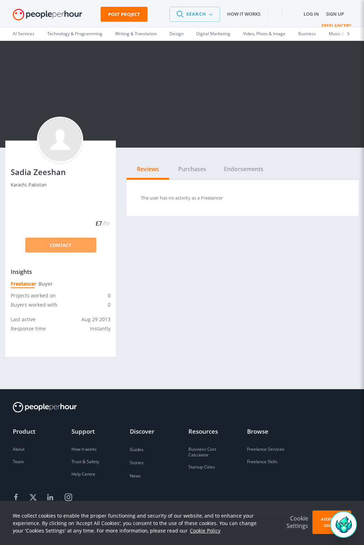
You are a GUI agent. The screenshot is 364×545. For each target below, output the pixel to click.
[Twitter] (34, 497)
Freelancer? (336, 25)
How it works (244, 14)
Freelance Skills (262, 462)
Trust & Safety (85, 462)
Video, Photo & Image (264, 34)
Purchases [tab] (192, 169)
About (19, 449)
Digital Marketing (213, 34)
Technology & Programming (74, 34)
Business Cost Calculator (202, 452)
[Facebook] (17, 497)
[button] (195, 14)
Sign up (335, 14)
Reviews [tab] (148, 169)
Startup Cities (201, 467)
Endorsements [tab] (243, 169)
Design (176, 34)
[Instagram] (68, 497)
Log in (311, 14)
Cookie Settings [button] (297, 522)
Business (307, 34)
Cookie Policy (205, 530)
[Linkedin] (51, 497)
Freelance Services (265, 449)
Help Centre (83, 474)
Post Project (124, 14)
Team (18, 462)
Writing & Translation (136, 34)
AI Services (23, 34)
